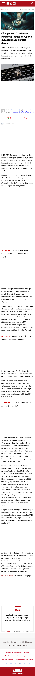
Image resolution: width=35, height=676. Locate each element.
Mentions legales (7, 659)
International (17, 645)
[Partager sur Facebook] (14, 111)
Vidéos (8, 631)
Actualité (6, 642)
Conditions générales (24, 656)
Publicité (26, 652)
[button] (32, 3)
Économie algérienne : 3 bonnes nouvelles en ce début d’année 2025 (16, 253)
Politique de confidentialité (24, 659)
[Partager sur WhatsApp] (25, 111)
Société (21, 642)
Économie (4, 10)
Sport (9, 645)
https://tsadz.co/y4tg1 (21, 576)
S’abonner (9, 652)
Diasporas (28, 642)
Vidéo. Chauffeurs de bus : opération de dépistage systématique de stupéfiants (17, 617)
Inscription (18, 652)
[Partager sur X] (19, 111)
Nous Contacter (10, 656)
